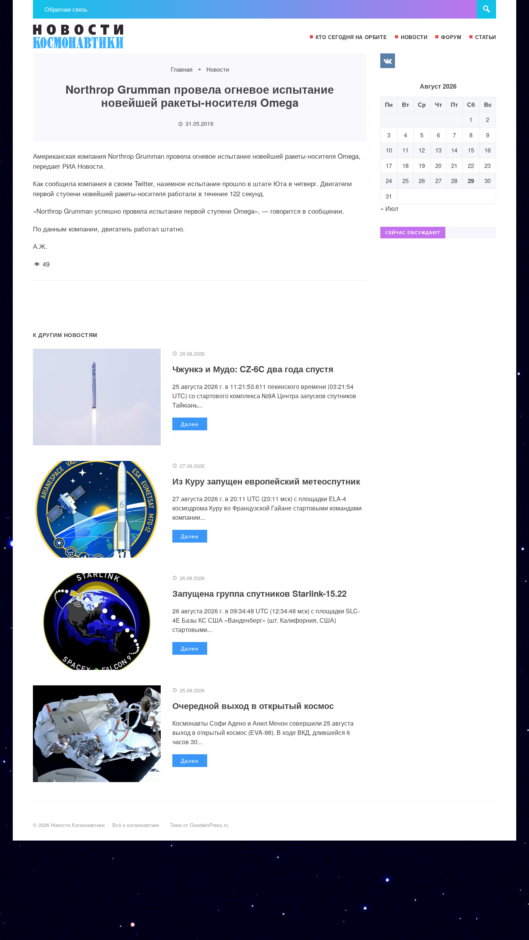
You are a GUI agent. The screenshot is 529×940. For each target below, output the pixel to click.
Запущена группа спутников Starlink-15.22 (259, 593)
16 (487, 150)
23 (487, 165)
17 (389, 165)
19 (422, 165)
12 (422, 150)
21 (454, 165)
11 (405, 150)
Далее (190, 424)
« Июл (389, 208)
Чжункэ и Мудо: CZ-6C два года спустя (252, 369)
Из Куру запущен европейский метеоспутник (266, 481)
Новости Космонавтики (91, 39)
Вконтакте (387, 60)
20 (438, 165)
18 (405, 165)
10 (389, 150)
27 (438, 180)
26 (422, 180)
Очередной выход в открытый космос (253, 705)
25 (405, 180)
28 (454, 180)
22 (471, 165)
